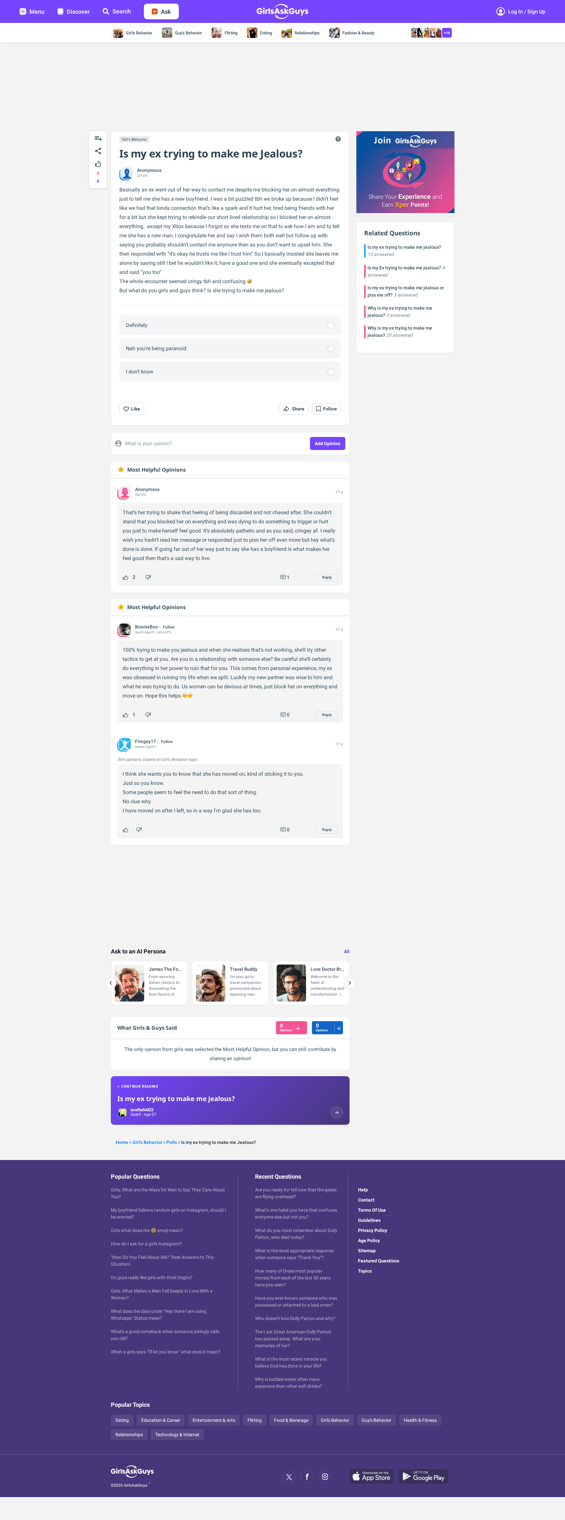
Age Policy (369, 1240)
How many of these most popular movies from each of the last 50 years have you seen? (293, 1277)
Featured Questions (378, 1260)
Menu (36, 11)
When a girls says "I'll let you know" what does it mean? (165, 1351)
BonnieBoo (146, 626)
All (347, 951)
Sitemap (367, 1250)
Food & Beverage (291, 1420)
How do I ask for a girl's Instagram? (146, 1243)
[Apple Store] (374, 1477)
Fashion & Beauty (358, 32)
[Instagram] (325, 1476)
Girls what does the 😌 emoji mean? (147, 1230)
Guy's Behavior (188, 32)
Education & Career (160, 1420)
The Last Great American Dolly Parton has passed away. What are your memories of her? (293, 1338)
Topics (365, 1271)
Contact (366, 1200)
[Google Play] (426, 1477)
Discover (78, 11)
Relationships (307, 32)
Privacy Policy (372, 1230)
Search (121, 11)
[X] (289, 1476)
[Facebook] (307, 1476)
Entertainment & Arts (214, 1420)
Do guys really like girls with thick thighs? (152, 1277)
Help (363, 1189)
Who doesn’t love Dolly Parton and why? (295, 1318)
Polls (171, 1142)
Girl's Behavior (139, 32)
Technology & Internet (177, 1434)
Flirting (231, 32)
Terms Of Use (372, 1210)
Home (122, 1142)
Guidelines (369, 1220)
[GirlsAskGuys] (132, 1476)
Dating (266, 32)
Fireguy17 (145, 741)
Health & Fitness (420, 1420)
